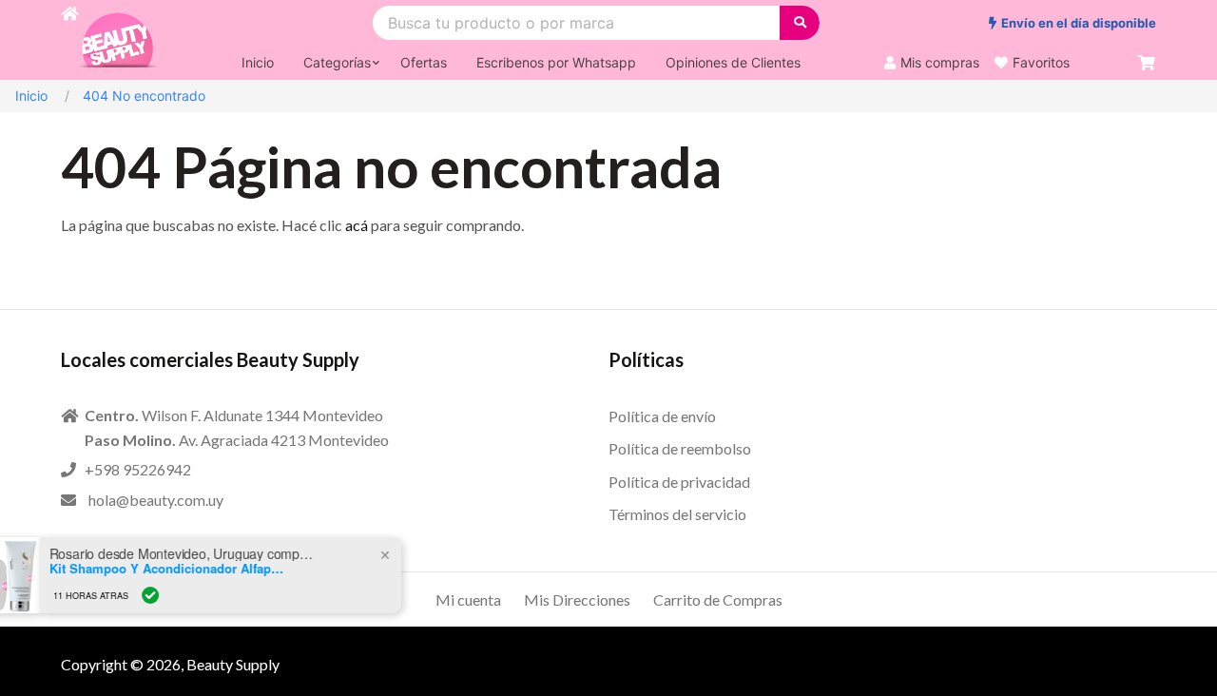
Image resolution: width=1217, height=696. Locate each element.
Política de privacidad (679, 482)
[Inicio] (69, 40)
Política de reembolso (679, 448)
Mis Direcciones (577, 599)
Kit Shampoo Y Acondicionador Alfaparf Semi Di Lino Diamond (202, 568)
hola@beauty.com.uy (155, 500)
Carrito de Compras (717, 599)
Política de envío (662, 416)
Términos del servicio (677, 514)
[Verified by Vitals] (184, 595)
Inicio (31, 95)
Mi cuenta (468, 599)
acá (356, 225)
